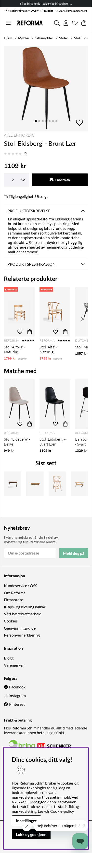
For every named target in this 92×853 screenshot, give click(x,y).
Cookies (11, 620)
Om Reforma (15, 592)
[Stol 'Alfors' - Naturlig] (19, 312)
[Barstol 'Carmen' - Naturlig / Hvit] (57, 483)
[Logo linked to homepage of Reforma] (30, 23)
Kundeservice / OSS (20, 585)
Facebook (17, 686)
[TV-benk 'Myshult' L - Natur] (35, 483)
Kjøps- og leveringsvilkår (24, 606)
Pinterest (17, 704)
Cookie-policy (62, 811)
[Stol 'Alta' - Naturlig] (54, 312)
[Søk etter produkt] (57, 23)
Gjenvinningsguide (20, 628)
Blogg (8, 658)
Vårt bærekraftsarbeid (22, 613)
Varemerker (14, 665)
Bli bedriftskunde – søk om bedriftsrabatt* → (46, 3)
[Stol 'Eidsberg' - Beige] (19, 404)
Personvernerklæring (22, 635)
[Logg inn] (66, 23)
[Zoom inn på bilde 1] (46, 88)
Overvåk (62, 179)
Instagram (17, 695)
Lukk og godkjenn (31, 834)
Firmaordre (13, 599)
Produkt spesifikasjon (31, 264)
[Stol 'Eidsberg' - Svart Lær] (54, 404)
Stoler (63, 38)
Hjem (8, 38)
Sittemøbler (44, 38)
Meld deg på (73, 553)
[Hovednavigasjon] (8, 23)
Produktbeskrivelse (28, 210)
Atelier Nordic (19, 135)
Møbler (23, 38)
